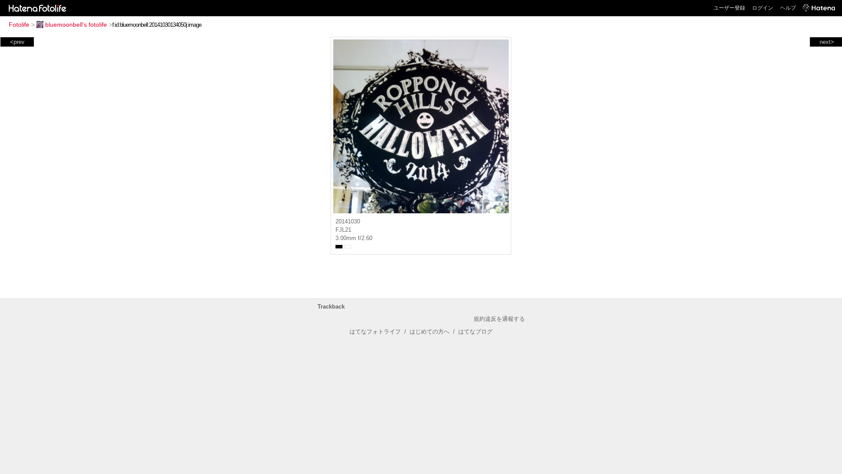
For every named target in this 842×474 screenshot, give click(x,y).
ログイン (762, 8)
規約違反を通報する (499, 319)
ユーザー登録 (729, 8)
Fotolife (19, 24)
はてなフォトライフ (375, 331)
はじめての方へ (430, 331)
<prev (17, 42)
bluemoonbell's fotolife (76, 24)
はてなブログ (475, 331)
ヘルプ (788, 8)
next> (827, 42)
